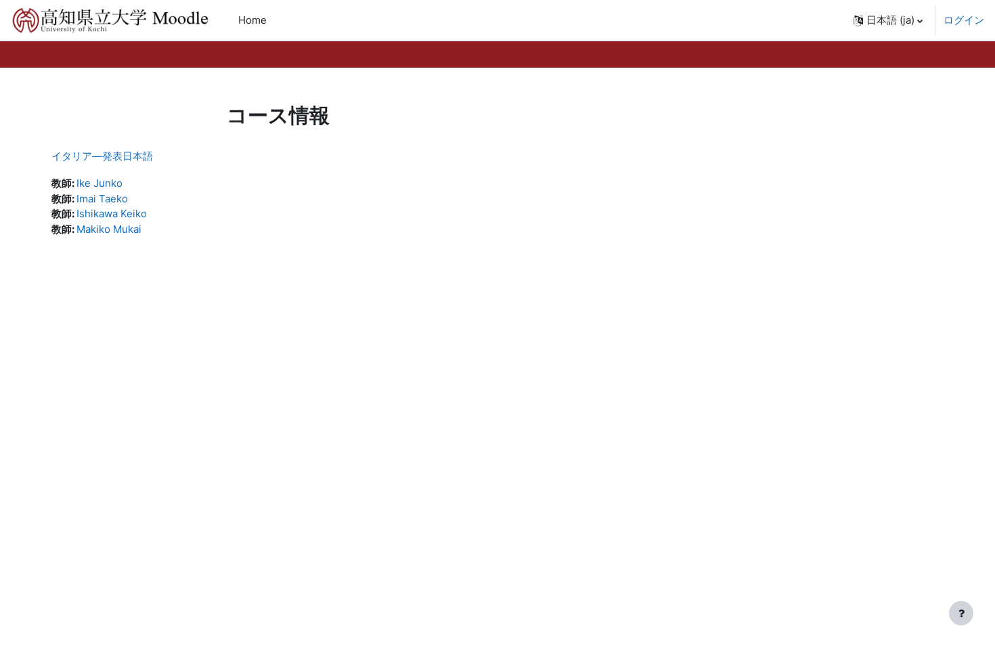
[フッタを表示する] (961, 613)
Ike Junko (99, 183)
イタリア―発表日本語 (102, 156)
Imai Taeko (102, 198)
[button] (888, 20)
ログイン (964, 20)
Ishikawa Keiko (111, 213)
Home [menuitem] (252, 20)
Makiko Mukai (108, 229)
